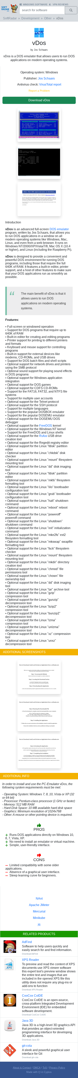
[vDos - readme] (39, 198)
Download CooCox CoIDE (34, 1015)
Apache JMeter (39, 905)
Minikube (39, 917)
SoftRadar (10, 18)
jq (39, 924)
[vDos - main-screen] (39, 124)
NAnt (39, 898)
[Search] (71, 10)
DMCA (36, 1067)
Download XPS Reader (32, 989)
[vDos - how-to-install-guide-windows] (39, 713)
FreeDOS (45, 425)
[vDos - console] (39, 161)
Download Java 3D (30, 1040)
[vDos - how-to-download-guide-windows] (39, 676)
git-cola (27, 1045)
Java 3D (27, 1020)
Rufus (43, 435)
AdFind (27, 942)
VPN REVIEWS (60, 4)
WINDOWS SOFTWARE (35, 4)
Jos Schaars (46, 78)
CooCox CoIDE (32, 995)
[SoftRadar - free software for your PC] (9, 8)
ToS (45, 1067)
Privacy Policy (57, 1067)
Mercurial (39, 911)
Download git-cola (30, 1057)
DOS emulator (59, 229)
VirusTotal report (50, 84)
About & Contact (22, 1067)
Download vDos (39, 100)
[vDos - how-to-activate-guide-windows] (39, 751)
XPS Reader (30, 959)
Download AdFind (30, 954)
